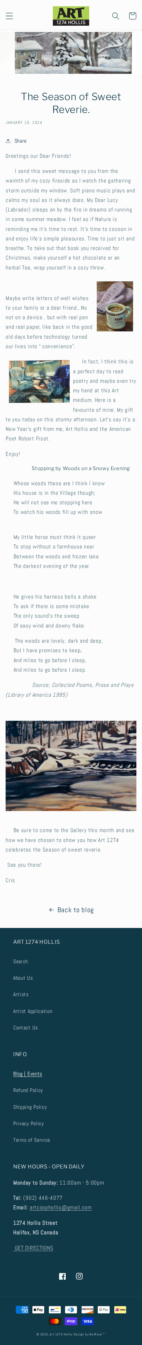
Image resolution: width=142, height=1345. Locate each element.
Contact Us (25, 1027)
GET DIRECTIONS (33, 1247)
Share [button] (21, 140)
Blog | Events (27, 1073)
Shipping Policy (30, 1107)
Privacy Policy (28, 1123)
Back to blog (75, 910)
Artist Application (32, 1011)
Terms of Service (31, 1139)
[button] (9, 16)
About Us (23, 977)
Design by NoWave (88, 1334)
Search (20, 961)
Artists (21, 994)
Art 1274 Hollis (61, 1334)
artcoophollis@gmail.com (61, 1207)
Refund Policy (28, 1090)
